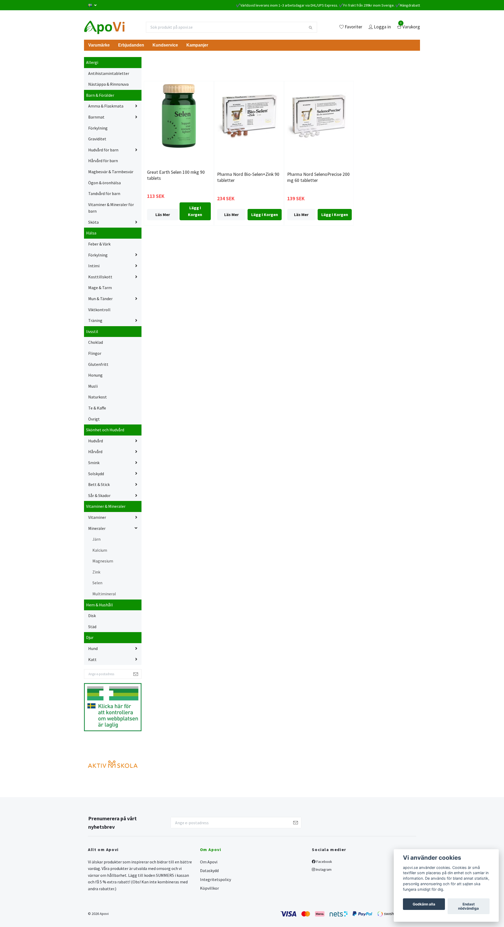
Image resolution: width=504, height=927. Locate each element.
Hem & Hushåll (99, 604)
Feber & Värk (99, 244)
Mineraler (97, 528)
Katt (92, 659)
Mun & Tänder (100, 298)
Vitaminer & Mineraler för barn (111, 208)
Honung (95, 375)
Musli (93, 386)
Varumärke (99, 45)
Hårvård (95, 451)
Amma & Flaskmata (105, 106)
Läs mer (162, 214)
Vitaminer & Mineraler (105, 506)
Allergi (92, 62)
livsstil (92, 331)
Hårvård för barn (103, 160)
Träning (95, 320)
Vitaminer (97, 517)
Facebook (324, 861)
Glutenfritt (98, 364)
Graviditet (97, 138)
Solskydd (96, 473)
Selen (97, 582)
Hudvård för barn (103, 149)
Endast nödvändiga (468, 906)
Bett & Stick (99, 484)
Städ (92, 626)
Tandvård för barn (104, 193)
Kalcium (99, 550)
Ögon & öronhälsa (104, 182)
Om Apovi (208, 861)
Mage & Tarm (100, 287)
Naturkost (97, 397)
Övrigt (94, 419)
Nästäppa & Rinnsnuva (108, 84)
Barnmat (96, 117)
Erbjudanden (131, 45)
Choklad (95, 342)
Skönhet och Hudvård (105, 429)
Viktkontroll (99, 309)
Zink (96, 572)
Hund (93, 648)
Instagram (323, 869)
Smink (93, 462)
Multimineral (104, 593)
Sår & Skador (99, 495)
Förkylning (98, 128)
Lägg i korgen (195, 211)
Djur (89, 637)
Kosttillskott (100, 276)
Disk (92, 615)
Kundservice (165, 45)
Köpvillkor (209, 888)
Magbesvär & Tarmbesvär (110, 171)
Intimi (93, 265)
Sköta (93, 222)
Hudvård (95, 440)
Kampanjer (197, 45)
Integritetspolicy (215, 879)
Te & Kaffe (97, 408)
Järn (96, 539)
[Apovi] (104, 27)
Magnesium (102, 561)
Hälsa (91, 232)
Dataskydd (209, 870)
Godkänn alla (424, 904)
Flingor (94, 353)
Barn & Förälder (100, 95)
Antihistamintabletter (108, 73)
